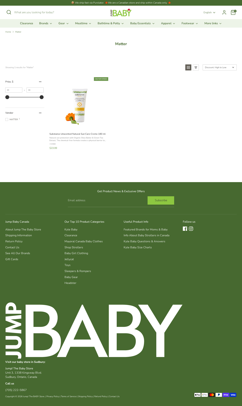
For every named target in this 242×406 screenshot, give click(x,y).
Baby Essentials (140, 23)
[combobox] (40, 12)
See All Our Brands (17, 253)
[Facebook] (185, 229)
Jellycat (69, 259)
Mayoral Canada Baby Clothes (83, 241)
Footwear (188, 23)
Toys (67, 265)
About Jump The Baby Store (23, 229)
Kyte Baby (70, 229)
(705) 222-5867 (16, 390)
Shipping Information (18, 235)
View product (79, 126)
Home (8, 31)
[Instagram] (191, 229)
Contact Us (12, 247)
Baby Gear (71, 277)
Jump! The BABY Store (33, 396)
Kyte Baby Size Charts (138, 247)
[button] (188, 67)
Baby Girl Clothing (76, 253)
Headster (70, 283)
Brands (44, 23)
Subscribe (161, 200)
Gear (62, 23)
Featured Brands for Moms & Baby (146, 229)
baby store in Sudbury (31, 362)
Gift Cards (11, 259)
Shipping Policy (85, 396)
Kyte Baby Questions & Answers (144, 241)
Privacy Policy (52, 396)
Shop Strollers (73, 247)
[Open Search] (8, 12)
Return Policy (13, 241)
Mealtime (81, 23)
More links (211, 23)
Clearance (26, 23)
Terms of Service (68, 396)
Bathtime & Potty (109, 23)
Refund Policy (100, 396)
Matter (18, 31)
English (208, 12)
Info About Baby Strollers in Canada (146, 235)
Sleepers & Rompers (77, 271)
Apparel (166, 23)
